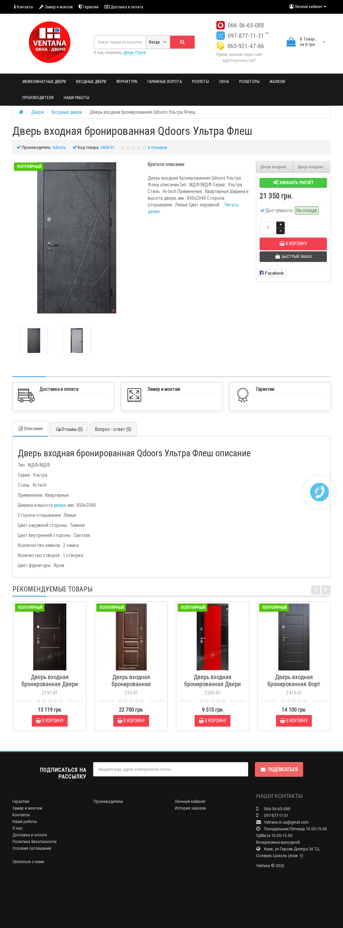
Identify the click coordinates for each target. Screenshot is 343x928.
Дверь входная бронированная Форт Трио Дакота (314, 166)
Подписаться (283, 769)
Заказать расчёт (296, 182)
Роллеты (200, 81)
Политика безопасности (34, 841)
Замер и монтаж (58, 6)
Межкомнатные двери (44, 81)
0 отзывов (157, 147)
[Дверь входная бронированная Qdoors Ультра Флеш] (76, 237)
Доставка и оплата (126, 6)
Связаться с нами (28, 861)
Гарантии (90, 6)
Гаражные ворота (164, 81)
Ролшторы (249, 81)
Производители (38, 97)
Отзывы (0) (72, 429)
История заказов (190, 808)
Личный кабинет (190, 801)
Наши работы (76, 97)
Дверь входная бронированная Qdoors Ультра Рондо (276, 166)
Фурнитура (126, 81)
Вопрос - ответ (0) (113, 429)
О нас (17, 828)
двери (60, 505)
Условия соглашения (31, 848)
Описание (33, 429)
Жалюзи (277, 81)
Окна (224, 81)
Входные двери (91, 81)
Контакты (24, 6)
